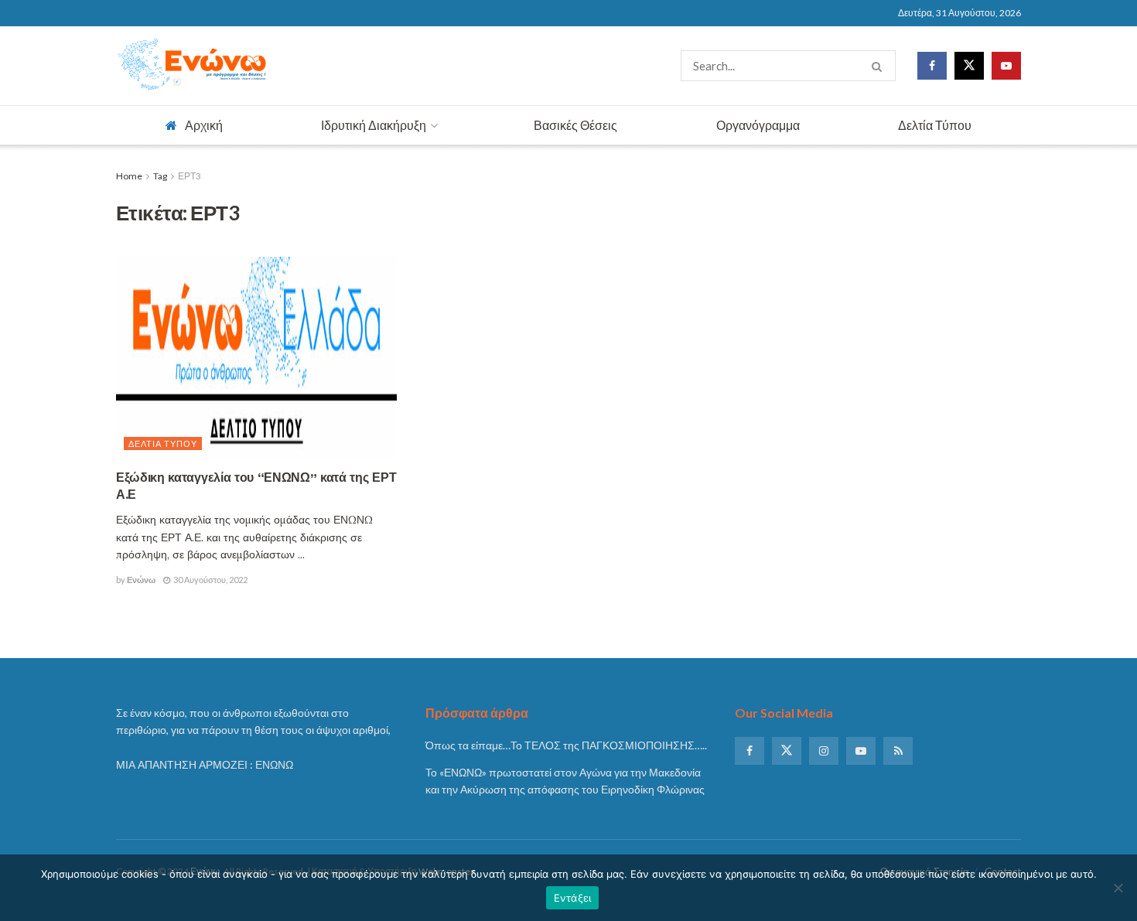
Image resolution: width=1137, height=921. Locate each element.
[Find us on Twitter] (969, 66)
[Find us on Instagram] (823, 751)
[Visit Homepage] (193, 66)
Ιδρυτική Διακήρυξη (373, 125)
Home (129, 176)
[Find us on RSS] (898, 751)
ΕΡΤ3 (189, 176)
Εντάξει (573, 898)
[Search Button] (880, 65)
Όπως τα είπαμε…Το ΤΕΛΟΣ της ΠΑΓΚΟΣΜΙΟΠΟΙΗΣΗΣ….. (566, 745)
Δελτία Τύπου (934, 125)
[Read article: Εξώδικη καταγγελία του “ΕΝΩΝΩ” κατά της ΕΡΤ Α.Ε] (256, 357)
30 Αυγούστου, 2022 (210, 580)
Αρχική (204, 125)
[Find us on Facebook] (932, 66)
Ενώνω (141, 580)
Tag (160, 176)
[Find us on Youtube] (1006, 66)
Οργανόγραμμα (758, 125)
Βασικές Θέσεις (575, 125)
